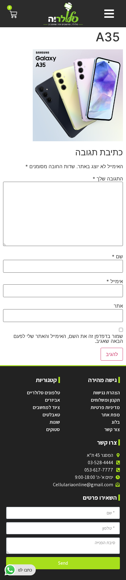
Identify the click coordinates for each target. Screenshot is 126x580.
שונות (55, 422)
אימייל (114, 281)
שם (117, 256)
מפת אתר (110, 414)
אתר (118, 305)
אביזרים (52, 400)
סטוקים (53, 429)
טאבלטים (51, 414)
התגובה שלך (108, 178)
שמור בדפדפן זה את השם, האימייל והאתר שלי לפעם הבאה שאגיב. (68, 338)
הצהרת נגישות (106, 392)
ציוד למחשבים (46, 407)
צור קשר (112, 429)
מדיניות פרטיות (105, 407)
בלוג (116, 422)
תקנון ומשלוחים (105, 400)
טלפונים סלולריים (43, 392)
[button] (107, 13)
